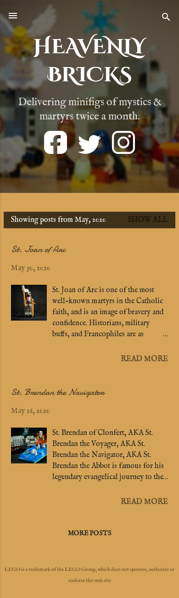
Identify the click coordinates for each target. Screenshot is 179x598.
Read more (144, 359)
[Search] (166, 19)
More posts (90, 533)
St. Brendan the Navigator (57, 392)
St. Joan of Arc (38, 249)
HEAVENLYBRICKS (90, 61)
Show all (148, 220)
